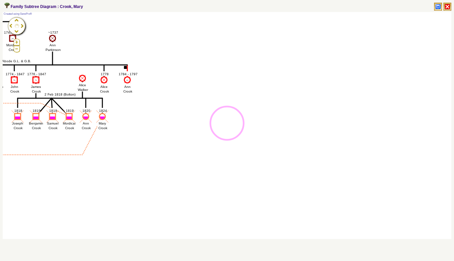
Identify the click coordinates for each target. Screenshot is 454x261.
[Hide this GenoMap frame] (447, 7)
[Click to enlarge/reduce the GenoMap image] (438, 7)
